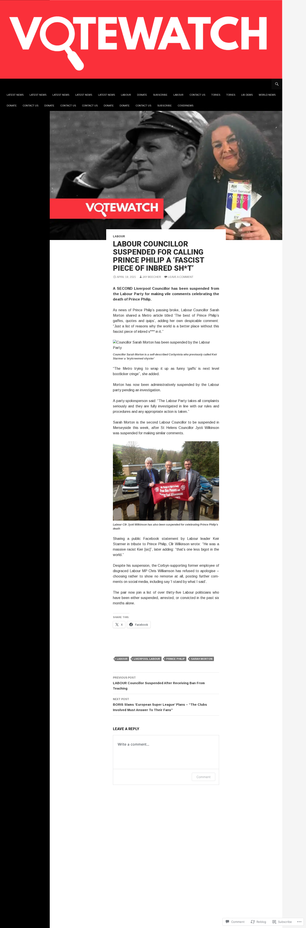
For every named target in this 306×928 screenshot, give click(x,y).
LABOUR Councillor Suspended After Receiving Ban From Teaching (159, 683)
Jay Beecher (151, 277)
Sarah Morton (201, 659)
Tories (215, 94)
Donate (142, 94)
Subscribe (160, 94)
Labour (126, 94)
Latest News (15, 94)
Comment (203, 777)
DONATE (12, 105)
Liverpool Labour (147, 659)
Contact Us (197, 94)
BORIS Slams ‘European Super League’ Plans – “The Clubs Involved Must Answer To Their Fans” (160, 705)
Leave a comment (180, 277)
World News (267, 94)
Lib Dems (247, 94)
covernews (185, 105)
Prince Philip (175, 659)
